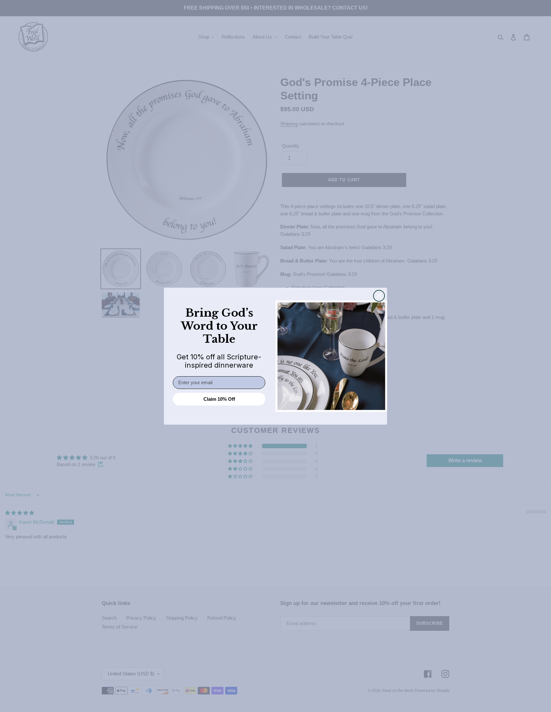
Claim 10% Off (219, 399)
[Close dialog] (379, 295)
